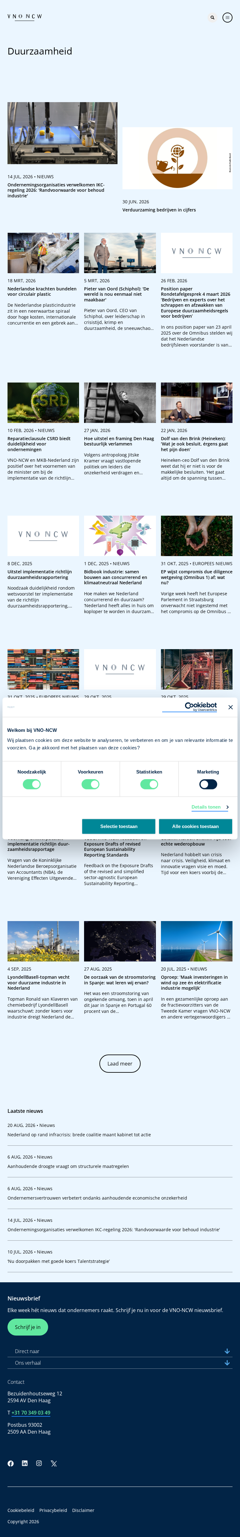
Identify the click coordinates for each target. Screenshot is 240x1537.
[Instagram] (39, 1463)
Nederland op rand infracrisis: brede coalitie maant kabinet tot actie (79, 1135)
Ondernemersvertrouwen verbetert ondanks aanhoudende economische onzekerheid (97, 1198)
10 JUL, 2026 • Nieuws (30, 1252)
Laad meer (120, 1063)
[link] (63, 153)
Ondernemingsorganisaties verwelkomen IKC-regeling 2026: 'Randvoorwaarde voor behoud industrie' (114, 1229)
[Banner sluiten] (230, 707)
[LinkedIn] (25, 1463)
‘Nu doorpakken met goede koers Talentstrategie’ (59, 1261)
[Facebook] (11, 1463)
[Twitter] (53, 1463)
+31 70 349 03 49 (31, 1412)
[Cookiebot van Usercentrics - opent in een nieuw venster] (189, 707)
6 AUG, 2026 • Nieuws (30, 1157)
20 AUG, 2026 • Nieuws (31, 1125)
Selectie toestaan (119, 826)
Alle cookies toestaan (195, 826)
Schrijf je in (28, 1327)
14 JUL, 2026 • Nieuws (30, 1220)
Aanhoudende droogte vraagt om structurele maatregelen (68, 1166)
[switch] (90, 784)
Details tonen (206, 807)
